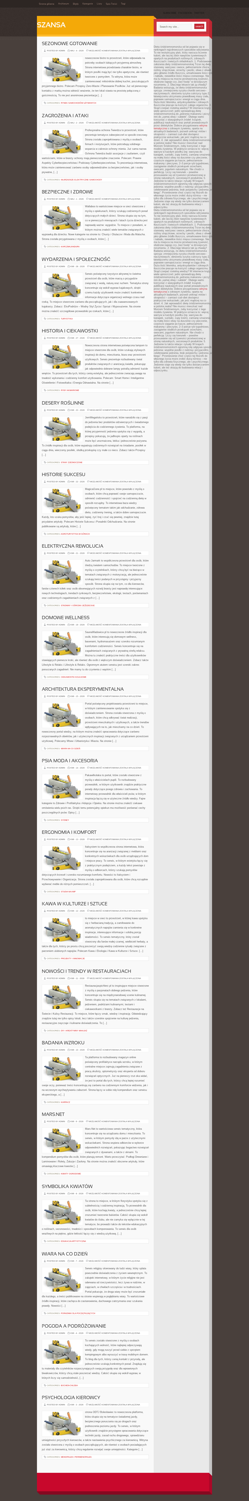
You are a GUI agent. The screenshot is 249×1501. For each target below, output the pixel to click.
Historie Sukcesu (63, 475)
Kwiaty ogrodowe (71, 1174)
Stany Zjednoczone (71, 462)
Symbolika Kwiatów (67, 1187)
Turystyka (67, 319)
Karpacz (65, 1102)
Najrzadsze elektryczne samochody (81, 180)
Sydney (65, 820)
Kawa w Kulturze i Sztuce (74, 904)
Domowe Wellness (65, 618)
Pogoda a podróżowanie (74, 1326)
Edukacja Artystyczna (73, 1241)
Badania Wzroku (63, 1043)
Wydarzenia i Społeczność (76, 260)
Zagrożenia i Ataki (65, 116)
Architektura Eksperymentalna (83, 689)
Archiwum (63, 4)
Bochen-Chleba (69, 1385)
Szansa (51, 25)
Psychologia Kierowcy (71, 1398)
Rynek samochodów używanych (78, 103)
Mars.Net (53, 1115)
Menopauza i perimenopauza (76, 1457)
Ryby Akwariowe (70, 390)
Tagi (123, 4)
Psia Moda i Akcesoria (70, 761)
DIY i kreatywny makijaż (74, 1031)
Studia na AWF (68, 892)
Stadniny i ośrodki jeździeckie (78, 605)
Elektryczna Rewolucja (72, 546)
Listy (99, 4)
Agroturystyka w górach (75, 534)
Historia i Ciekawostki (70, 331)
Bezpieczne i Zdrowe (67, 192)
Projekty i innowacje (73, 958)
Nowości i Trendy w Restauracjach (86, 971)
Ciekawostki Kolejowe (73, 677)
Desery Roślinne (63, 403)
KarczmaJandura (70, 247)
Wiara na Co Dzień (70, 748)
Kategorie (87, 4)
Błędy (76, 4)
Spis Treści (111, 4)
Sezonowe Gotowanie (69, 44)
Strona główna (46, 4)
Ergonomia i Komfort (69, 832)
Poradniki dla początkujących (78, 1313)
